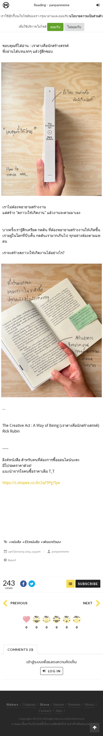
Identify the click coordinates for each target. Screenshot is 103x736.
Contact (45, 711)
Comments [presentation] (20, 649)
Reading (40, 5)
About (89, 704)
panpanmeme (59, 5)
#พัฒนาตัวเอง (51, 541)
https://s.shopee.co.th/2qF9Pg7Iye (31, 482)
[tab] (20, 649)
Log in (54, 671)
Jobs (58, 711)
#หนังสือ (15, 541)
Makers (17, 5)
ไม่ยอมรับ (74, 27)
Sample (58, 704)
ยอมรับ (55, 27)
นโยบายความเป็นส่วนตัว (86, 16)
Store (33, 5)
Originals (29, 704)
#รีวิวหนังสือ (31, 541)
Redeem (74, 704)
